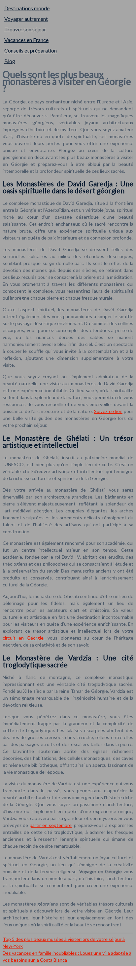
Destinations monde (27, 8)
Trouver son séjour (25, 29)
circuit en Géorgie (23, 638)
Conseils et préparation (30, 50)
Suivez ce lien (108, 411)
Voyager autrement (26, 19)
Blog (9, 61)
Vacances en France (26, 40)
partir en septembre (51, 825)
